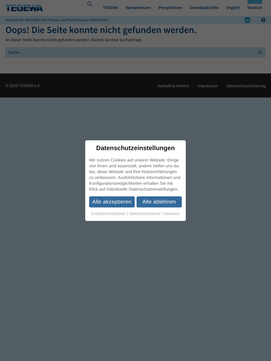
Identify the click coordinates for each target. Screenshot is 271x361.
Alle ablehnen (159, 202)
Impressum (171, 213)
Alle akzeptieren (112, 202)
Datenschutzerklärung (146, 213)
